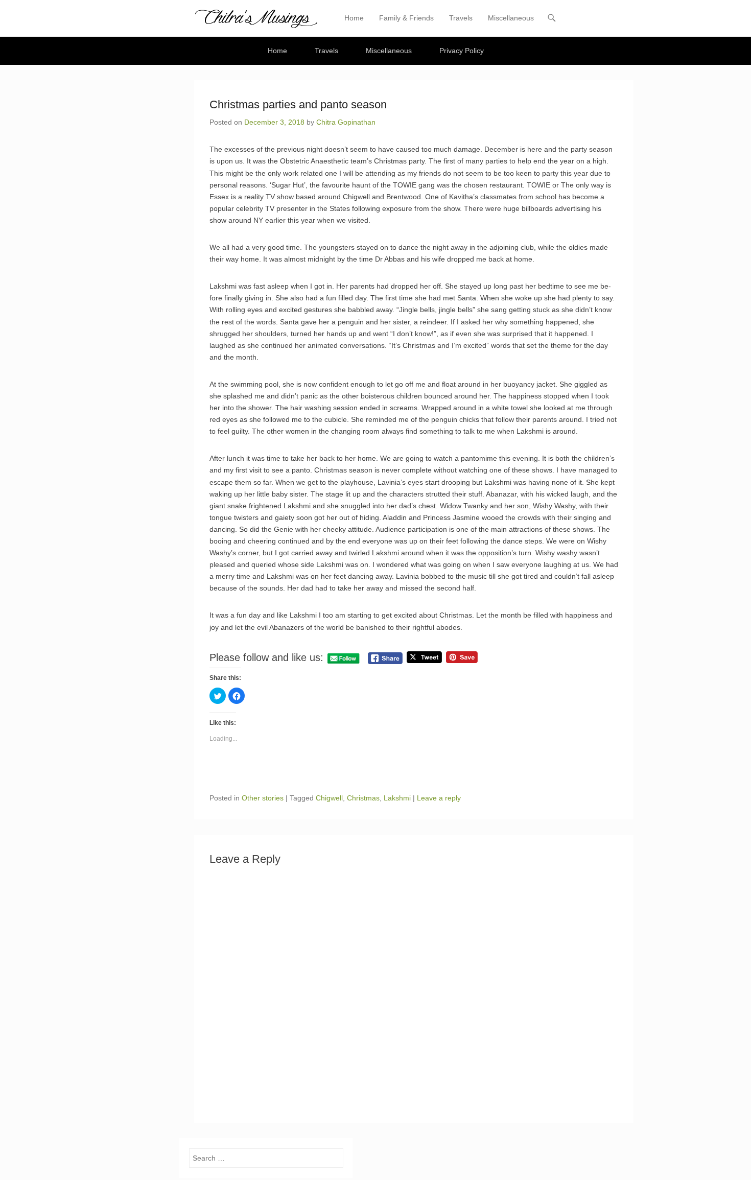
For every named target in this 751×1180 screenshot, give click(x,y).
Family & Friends (406, 18)
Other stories (263, 798)
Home (354, 18)
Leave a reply (439, 798)
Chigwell (329, 798)
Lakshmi (397, 798)
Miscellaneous (511, 18)
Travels (461, 18)
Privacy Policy (461, 50)
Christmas (363, 798)
